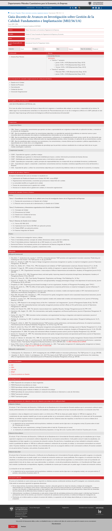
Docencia (39, 8)
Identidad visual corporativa (86, 507)
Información (30, 8)
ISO (12, 365)
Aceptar (13, 526)
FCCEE (48, 507)
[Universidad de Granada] (95, 3)
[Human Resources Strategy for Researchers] (99, 512)
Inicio (9, 13)
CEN (12, 367)
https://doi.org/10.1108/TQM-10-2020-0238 (38, 345)
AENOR (13, 369)
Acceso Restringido (35, 507)
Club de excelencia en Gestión (20, 374)
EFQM (13, 372)
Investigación (47, 8)
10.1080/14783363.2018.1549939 (76, 342)
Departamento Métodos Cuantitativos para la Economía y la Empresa (37, 3)
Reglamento (65, 507)
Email (52, 58)
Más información (56, 523)
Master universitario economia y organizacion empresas (35, 13)
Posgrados (18, 13)
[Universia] (99, 507)
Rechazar (23, 526)
